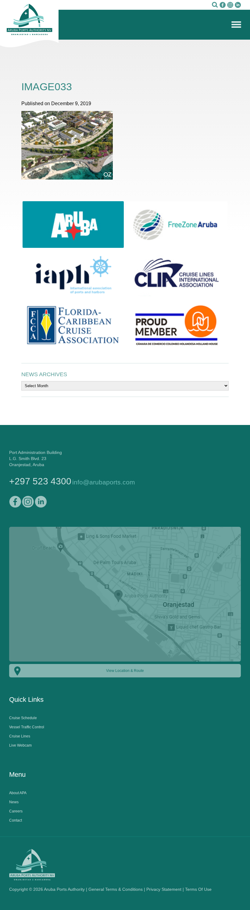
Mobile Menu (236, 24)
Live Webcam (20, 745)
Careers (16, 811)
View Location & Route (125, 671)
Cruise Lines (19, 736)
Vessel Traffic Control (26, 727)
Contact (15, 820)
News (14, 802)
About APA (18, 793)
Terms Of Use (198, 889)
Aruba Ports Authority (29, 24)
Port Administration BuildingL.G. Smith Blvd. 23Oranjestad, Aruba (35, 458)
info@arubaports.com (103, 482)
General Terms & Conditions (115, 889)
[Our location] (125, 662)
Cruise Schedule (23, 718)
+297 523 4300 (40, 481)
